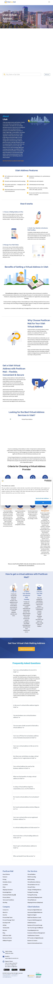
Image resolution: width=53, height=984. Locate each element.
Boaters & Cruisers (32, 940)
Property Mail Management (35, 920)
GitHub (4, 925)
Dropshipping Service (33, 930)
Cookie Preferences (6, 975)
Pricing (4, 879)
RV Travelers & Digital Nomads (35, 938)
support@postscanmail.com (11, 958)
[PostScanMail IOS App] (7, 970)
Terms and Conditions (8, 900)
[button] (26, 671)
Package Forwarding (33, 892)
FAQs (4, 887)
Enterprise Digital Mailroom (35, 909)
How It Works (6, 874)
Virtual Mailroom (32, 900)
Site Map (5, 902)
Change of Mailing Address (34, 889)
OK (43, 502)
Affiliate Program (7, 940)
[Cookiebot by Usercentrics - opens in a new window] (45, 481)
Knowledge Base (7, 892)
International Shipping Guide (35, 897)
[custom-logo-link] (10, 2)
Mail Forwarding (32, 876)
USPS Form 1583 (7, 935)
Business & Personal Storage (35, 925)
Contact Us (5, 909)
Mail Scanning (31, 879)
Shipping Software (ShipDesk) (35, 902)
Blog (4, 932)
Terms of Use (14, 975)
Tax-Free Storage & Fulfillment (35, 927)
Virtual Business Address (34, 882)
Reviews (5, 930)
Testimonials (6, 927)
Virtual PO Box (31, 887)
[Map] (26, 53)
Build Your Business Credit (34, 917)
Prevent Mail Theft (7, 917)
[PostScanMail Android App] (14, 970)
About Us (5, 912)
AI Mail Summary (32, 922)
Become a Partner (7, 938)
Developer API (6, 922)
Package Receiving (32, 894)
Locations (5, 884)
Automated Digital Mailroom (35, 912)
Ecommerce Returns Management (36, 932)
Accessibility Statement (7, 977)
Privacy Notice (6, 897)
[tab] (26, 671)
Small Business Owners (33, 935)
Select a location (26, 649)
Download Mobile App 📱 (9, 894)
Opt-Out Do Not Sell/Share (42, 498)
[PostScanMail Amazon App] (22, 970)
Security (5, 914)
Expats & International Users (35, 943)
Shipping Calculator (8, 889)
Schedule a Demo (7, 882)
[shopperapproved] (31, 976)
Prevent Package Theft (9, 920)
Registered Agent (32, 914)
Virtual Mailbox (31, 874)
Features (5, 876)
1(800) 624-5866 (9, 953)
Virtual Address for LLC (34, 884)
